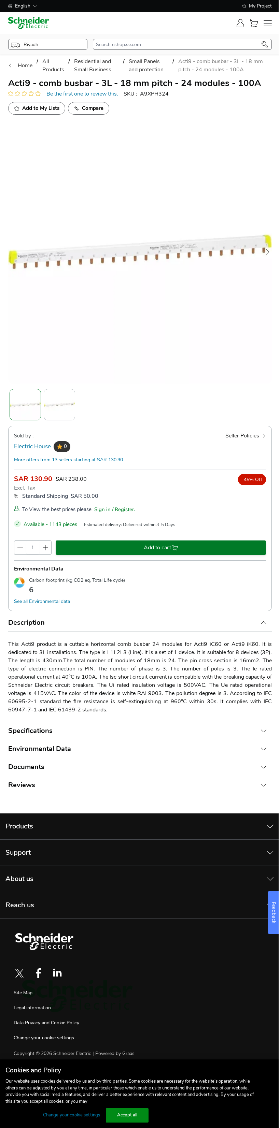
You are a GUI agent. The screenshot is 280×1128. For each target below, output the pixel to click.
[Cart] (254, 23)
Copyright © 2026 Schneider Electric (53, 1053)
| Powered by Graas (114, 1053)
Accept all (127, 1115)
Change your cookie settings (44, 1038)
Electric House (32, 446)
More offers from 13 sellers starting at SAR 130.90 (68, 460)
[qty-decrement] (20, 547)
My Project (260, 6)
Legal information (32, 1007)
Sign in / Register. (114, 509)
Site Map (23, 992)
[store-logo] (28, 23)
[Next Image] (267, 252)
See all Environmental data (42, 601)
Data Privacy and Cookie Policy (46, 1022)
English (22, 6)
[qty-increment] (45, 547)
